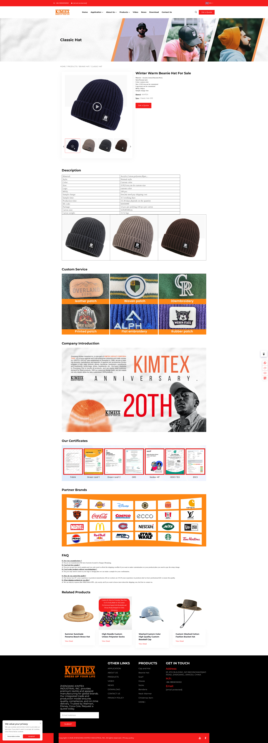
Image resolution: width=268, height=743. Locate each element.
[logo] (65, 12)
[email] (264, 372)
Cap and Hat (144, 668)
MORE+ (142, 702)
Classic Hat (96, 66)
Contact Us (167, 12)
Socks (141, 685)
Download (154, 12)
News (143, 12)
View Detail (69, 641)
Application (96, 12)
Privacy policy (116, 698)
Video (135, 12)
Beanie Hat (84, 66)
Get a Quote (206, 12)
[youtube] (199, 738)
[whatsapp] (264, 362)
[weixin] (264, 378)
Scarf (141, 677)
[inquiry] (264, 367)
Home (85, 12)
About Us (110, 12)
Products (124, 12)
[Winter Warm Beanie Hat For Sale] (97, 105)
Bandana (143, 689)
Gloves (142, 681)
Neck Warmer (145, 694)
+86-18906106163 (62, 3)
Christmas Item (146, 698)
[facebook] (205, 738)
